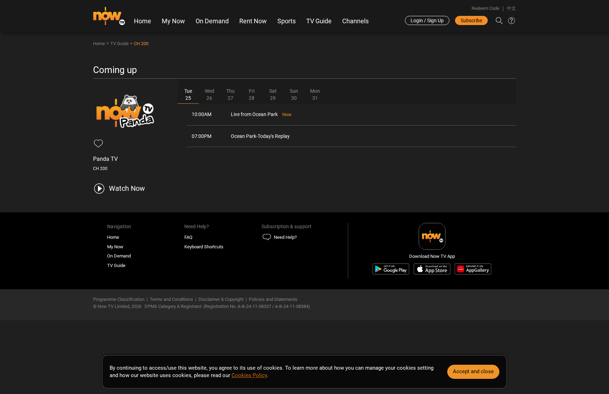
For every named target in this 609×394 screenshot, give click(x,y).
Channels (355, 21)
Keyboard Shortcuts (203, 246)
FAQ (188, 237)
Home (142, 21)
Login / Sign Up (427, 20)
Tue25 (188, 94)
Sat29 (273, 94)
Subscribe (471, 20)
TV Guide (319, 21)
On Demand (212, 21)
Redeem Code (485, 8)
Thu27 (230, 94)
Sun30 (294, 94)
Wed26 (209, 94)
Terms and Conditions (171, 299)
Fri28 (251, 94)
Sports (286, 21)
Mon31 (315, 94)
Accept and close (473, 371)
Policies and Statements (273, 299)
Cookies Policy (249, 375)
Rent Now (253, 21)
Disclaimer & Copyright (221, 299)
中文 (511, 8)
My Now (173, 21)
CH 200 (141, 43)
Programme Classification (118, 299)
